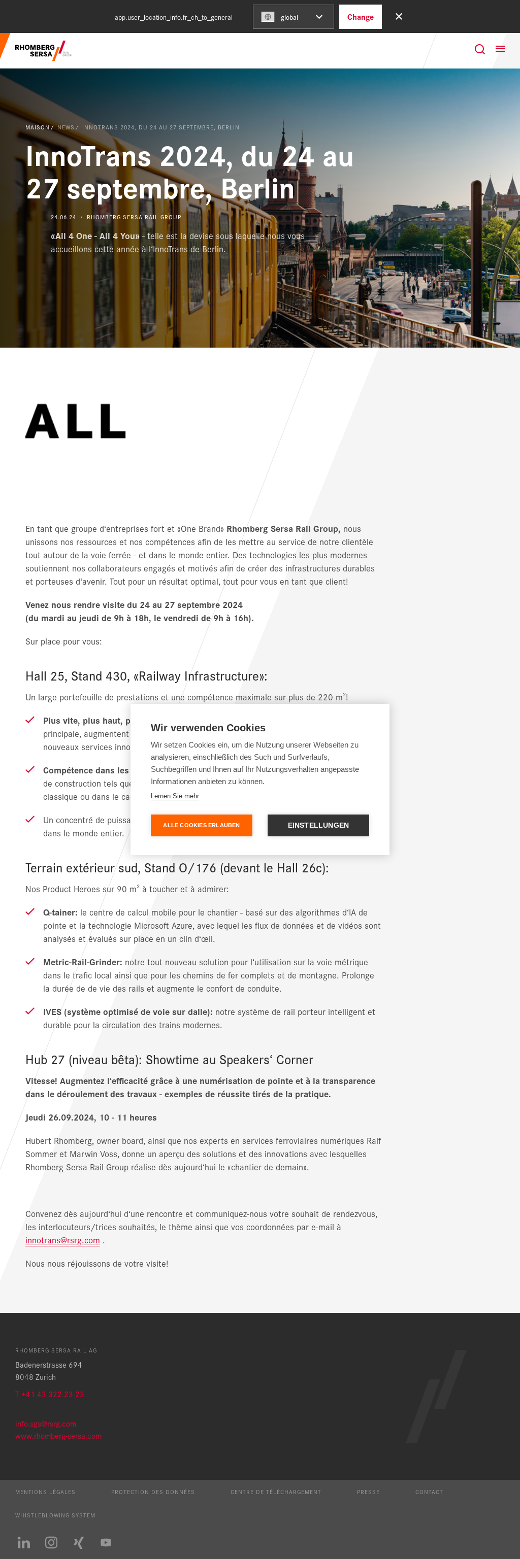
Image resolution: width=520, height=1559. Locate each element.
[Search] (480, 49)
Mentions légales (45, 1491)
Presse (368, 1491)
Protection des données (153, 1491)
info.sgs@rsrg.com (45, 1423)
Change (360, 16)
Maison (37, 126)
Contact (429, 1491)
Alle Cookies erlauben (201, 825)
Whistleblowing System (55, 1514)
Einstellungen (318, 825)
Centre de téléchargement (276, 1491)
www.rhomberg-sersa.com (58, 1435)
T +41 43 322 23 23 (49, 1394)
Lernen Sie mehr (175, 796)
